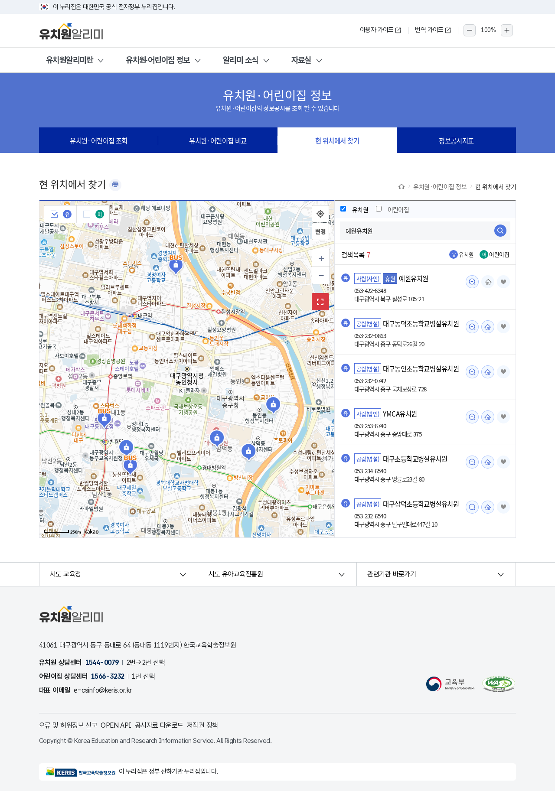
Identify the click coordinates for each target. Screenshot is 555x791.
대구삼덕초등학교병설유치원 (421, 503)
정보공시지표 (456, 140)
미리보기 (472, 281)
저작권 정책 (202, 725)
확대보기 (320, 301)
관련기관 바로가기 (391, 574)
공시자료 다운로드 (159, 725)
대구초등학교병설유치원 (415, 458)
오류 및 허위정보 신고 (68, 725)
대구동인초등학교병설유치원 (421, 368)
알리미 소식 (240, 60)
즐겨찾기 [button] (503, 281)
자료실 (301, 60)
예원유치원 (413, 278)
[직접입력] (320, 231)
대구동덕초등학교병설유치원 (421, 323)
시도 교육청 (65, 574)
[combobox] (425, 230)
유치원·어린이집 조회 (98, 140)
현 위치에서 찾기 (337, 140)
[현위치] (320, 213)
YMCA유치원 (400, 413)
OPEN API (116, 725)
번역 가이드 (429, 30)
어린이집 (398, 209)
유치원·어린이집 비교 (218, 140)
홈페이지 (487, 281)
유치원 (360, 209)
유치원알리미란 (69, 60)
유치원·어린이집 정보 (158, 60)
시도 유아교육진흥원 (236, 574)
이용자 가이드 (377, 30)
